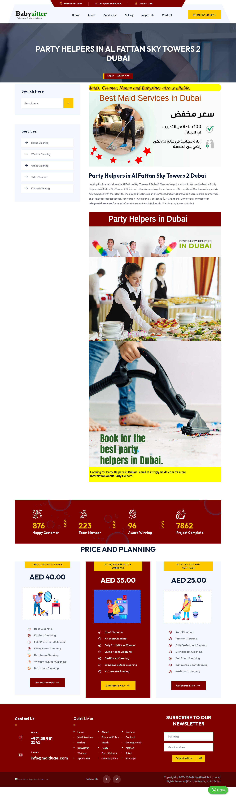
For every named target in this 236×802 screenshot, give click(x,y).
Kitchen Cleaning (40, 188)
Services (109, 15)
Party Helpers (109, 753)
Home (75, 15)
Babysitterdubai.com (204, 777)
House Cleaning (39, 142)
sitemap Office (109, 758)
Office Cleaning (39, 165)
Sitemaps (131, 758)
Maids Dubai (213, 781)
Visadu (105, 742)
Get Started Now (45, 682)
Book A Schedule (206, 14)
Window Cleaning (40, 154)
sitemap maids (134, 742)
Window (82, 753)
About (91, 15)
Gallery (129, 15)
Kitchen (130, 747)
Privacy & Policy (110, 737)
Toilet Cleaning (39, 177)
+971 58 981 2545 (73, 3)
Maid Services (85, 737)
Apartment (83, 758)
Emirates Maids (196, 781)
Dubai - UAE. (146, 3)
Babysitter (83, 747)
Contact (167, 15)
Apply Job (147, 15)
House (105, 747)
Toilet (129, 753)
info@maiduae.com (111, 3)
